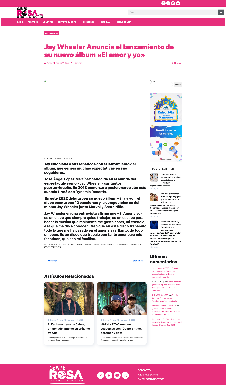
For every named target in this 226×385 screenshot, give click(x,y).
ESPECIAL (105, 22)
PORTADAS (33, 22)
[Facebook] (173, 3)
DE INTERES (88, 22)
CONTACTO (144, 370)
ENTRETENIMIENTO (67, 22)
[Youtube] (178, 3)
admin (49, 63)
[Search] (221, 12)
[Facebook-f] (108, 375)
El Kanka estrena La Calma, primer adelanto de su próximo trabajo (69, 329)
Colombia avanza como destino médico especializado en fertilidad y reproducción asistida (165, 180)
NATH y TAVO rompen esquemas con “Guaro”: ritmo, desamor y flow (121, 329)
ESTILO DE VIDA (124, 22)
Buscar (152, 81)
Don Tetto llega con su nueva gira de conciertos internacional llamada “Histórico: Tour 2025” (167, 322)
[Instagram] (163, 3)
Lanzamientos (51, 33)
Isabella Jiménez (56, 320)
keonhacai (156, 319)
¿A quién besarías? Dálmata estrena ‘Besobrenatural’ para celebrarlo (165, 298)
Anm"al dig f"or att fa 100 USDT (164, 306)
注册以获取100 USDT (160, 295)
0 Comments (78, 63)
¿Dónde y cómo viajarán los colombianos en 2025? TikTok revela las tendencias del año (166, 311)
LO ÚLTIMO (48, 22)
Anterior (52, 261)
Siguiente (138, 261)
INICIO (20, 22)
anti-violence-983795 (160, 268)
